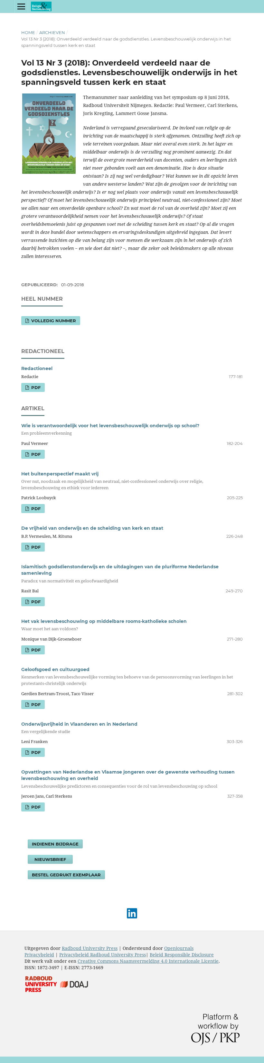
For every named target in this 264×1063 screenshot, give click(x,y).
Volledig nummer (53, 320)
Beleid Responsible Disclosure (182, 955)
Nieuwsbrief (50, 859)
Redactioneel (36, 368)
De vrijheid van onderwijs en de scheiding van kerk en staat (92, 528)
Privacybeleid (39, 955)
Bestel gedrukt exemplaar (66, 874)
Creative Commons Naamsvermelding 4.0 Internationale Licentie (148, 961)
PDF (35, 387)
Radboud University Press (90, 948)
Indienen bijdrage (55, 843)
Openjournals (178, 948)
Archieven (52, 32)
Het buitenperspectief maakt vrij (112, 481)
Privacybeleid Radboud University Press (102, 955)
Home (28, 32)
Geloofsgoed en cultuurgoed (127, 676)
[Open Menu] (21, 6)
